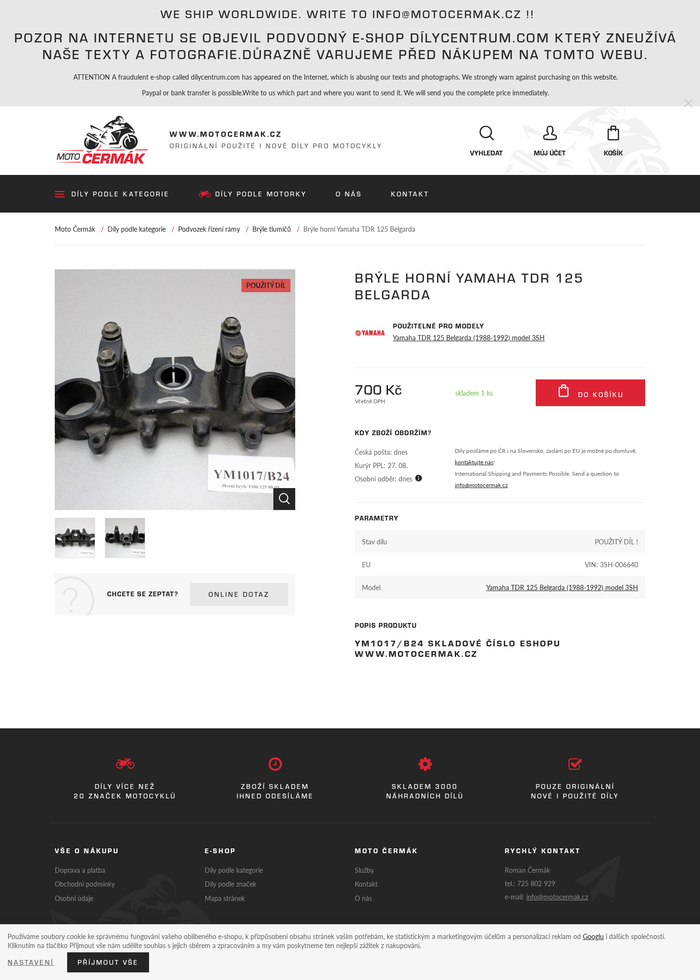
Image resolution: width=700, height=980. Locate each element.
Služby (364, 870)
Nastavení (31, 962)
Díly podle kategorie (120, 194)
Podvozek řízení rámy (209, 229)
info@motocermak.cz (481, 485)
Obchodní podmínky (85, 883)
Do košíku (599, 394)
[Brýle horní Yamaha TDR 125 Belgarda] (175, 389)
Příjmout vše (108, 962)
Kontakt (410, 194)
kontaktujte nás (474, 462)
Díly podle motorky (261, 194)
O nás (349, 194)
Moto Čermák (75, 229)
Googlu (593, 936)
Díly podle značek (230, 883)
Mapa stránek (225, 898)
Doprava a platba (80, 870)
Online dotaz (239, 594)
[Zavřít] (688, 103)
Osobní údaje (74, 898)
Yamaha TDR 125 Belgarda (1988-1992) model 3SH (469, 337)
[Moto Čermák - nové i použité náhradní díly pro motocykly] (101, 139)
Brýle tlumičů (271, 229)
